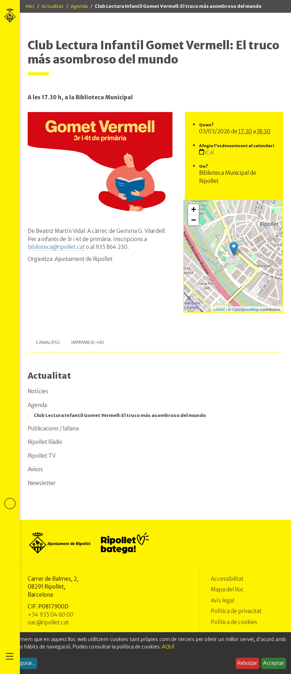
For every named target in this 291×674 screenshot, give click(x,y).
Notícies (38, 391)
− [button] (193, 220)
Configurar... (21, 663)
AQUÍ (168, 647)
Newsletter (42, 483)
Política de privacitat (236, 611)
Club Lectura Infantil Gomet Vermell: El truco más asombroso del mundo (120, 415)
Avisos (35, 469)
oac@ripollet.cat (48, 622)
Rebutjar (247, 663)
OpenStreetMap (245, 309)
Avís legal (222, 600)
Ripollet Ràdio (45, 442)
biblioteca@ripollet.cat (56, 247)
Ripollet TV (42, 455)
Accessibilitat (227, 578)
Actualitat (53, 6)
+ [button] (193, 209)
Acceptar (273, 663)
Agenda (79, 6)
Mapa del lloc (227, 589)
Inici (30, 6)
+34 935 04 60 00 (50, 614)
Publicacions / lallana (53, 428)
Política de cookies (234, 622)
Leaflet (219, 309)
